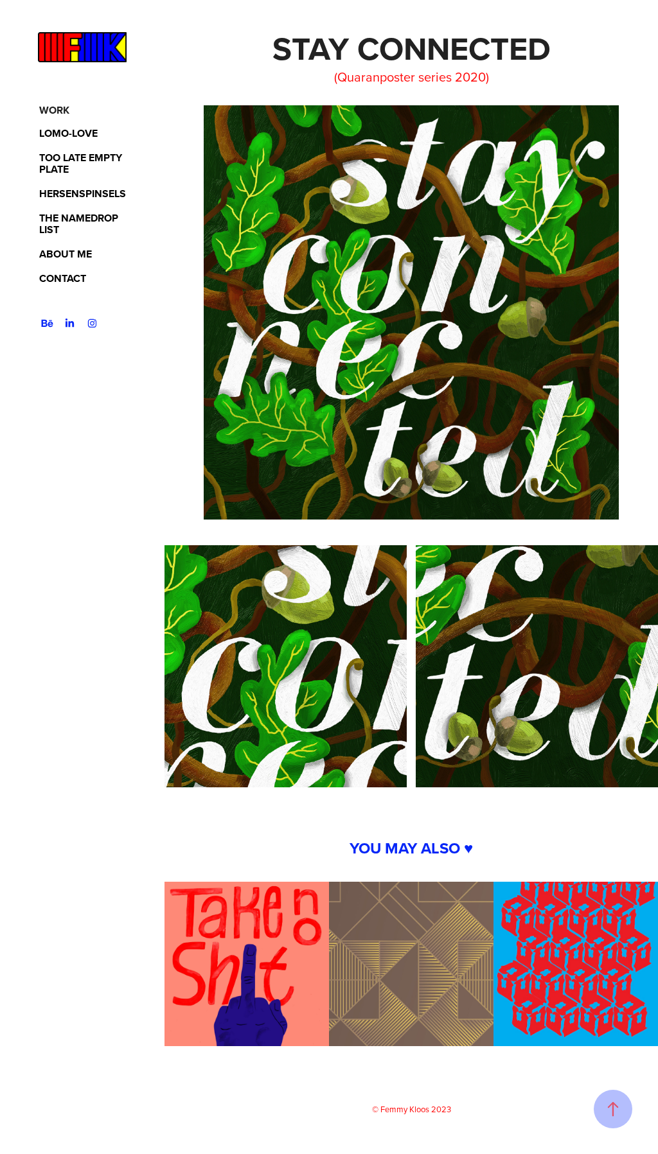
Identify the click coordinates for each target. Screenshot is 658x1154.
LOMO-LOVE (68, 133)
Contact (62, 278)
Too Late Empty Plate (80, 163)
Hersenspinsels (82, 193)
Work (54, 110)
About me (65, 254)
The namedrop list (78, 224)
